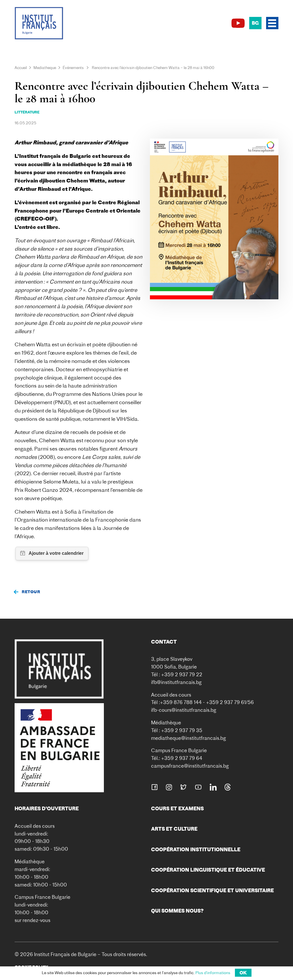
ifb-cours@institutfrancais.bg (183, 710)
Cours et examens (177, 808)
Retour (31, 591)
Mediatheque (44, 67)
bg (255, 23)
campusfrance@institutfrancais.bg (190, 766)
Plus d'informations (212, 972)
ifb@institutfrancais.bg (176, 682)
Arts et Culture (174, 829)
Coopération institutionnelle (195, 849)
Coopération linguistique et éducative (208, 870)
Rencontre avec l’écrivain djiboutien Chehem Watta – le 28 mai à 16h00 (153, 67)
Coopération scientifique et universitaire (212, 890)
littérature (27, 112)
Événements (73, 67)
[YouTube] (238, 23)
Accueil (21, 67)
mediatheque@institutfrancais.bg (188, 738)
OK (243, 973)
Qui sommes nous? (177, 911)
